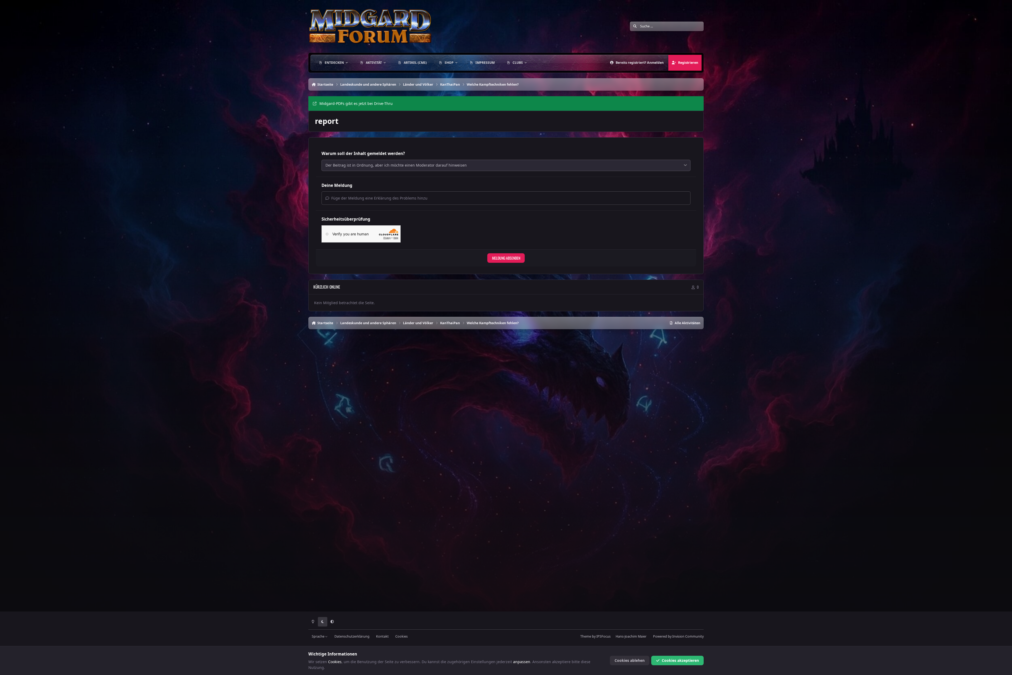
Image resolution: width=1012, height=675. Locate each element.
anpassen (521, 661)
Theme (585, 636)
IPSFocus (603, 636)
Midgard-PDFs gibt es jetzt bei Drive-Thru (356, 103)
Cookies (401, 636)
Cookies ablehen (630, 660)
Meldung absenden (506, 258)
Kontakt (382, 636)
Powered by (678, 636)
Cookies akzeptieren (680, 660)
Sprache (318, 636)
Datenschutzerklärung (351, 636)
